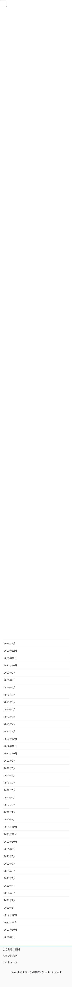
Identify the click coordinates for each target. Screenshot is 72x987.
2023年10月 (10, 665)
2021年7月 (10, 863)
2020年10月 (10, 929)
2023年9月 (10, 672)
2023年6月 (10, 694)
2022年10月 (10, 753)
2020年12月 (10, 915)
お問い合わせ (10, 955)
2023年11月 (10, 658)
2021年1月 (10, 907)
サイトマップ (10, 962)
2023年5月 (10, 702)
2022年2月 (10, 812)
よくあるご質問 (11, 949)
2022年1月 (10, 819)
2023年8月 (10, 680)
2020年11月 (10, 922)
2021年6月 (10, 871)
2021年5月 (10, 878)
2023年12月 (10, 650)
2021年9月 (10, 849)
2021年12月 (10, 826)
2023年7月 (10, 687)
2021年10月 (10, 841)
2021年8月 (10, 856)
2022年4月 (10, 797)
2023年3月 (10, 716)
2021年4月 (10, 885)
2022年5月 (10, 790)
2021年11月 (10, 834)
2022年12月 (10, 738)
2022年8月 (10, 768)
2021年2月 (10, 900)
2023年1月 (10, 731)
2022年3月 (10, 805)
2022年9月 (10, 760)
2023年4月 (10, 709)
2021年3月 (10, 893)
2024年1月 (10, 643)
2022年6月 (10, 783)
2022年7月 (10, 775)
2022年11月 (10, 746)
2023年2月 (10, 724)
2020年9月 (10, 937)
